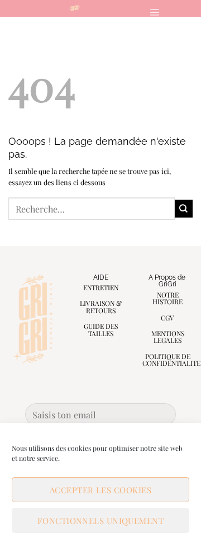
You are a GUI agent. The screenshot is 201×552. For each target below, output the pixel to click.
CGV (167, 317)
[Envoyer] (184, 208)
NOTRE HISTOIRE (167, 298)
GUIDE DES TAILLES (101, 330)
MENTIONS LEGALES (167, 337)
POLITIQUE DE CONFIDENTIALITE (171, 360)
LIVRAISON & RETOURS (101, 307)
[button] (154, 12)
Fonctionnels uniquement (100, 520)
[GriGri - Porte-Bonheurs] (74, 8)
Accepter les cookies (100, 490)
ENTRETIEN (100, 287)
